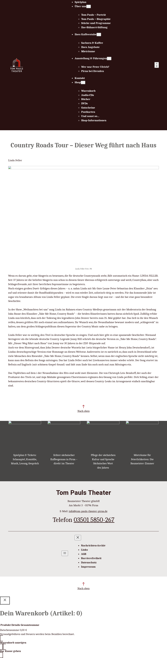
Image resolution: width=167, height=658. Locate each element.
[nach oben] (83, 406)
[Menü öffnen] (64, 553)
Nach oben (83, 411)
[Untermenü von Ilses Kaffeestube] (99, 34)
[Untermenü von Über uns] (88, 6)
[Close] (5, 600)
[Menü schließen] (78, 537)
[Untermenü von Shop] (83, 82)
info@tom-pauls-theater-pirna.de (88, 511)
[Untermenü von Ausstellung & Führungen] (109, 58)
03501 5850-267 (94, 520)
